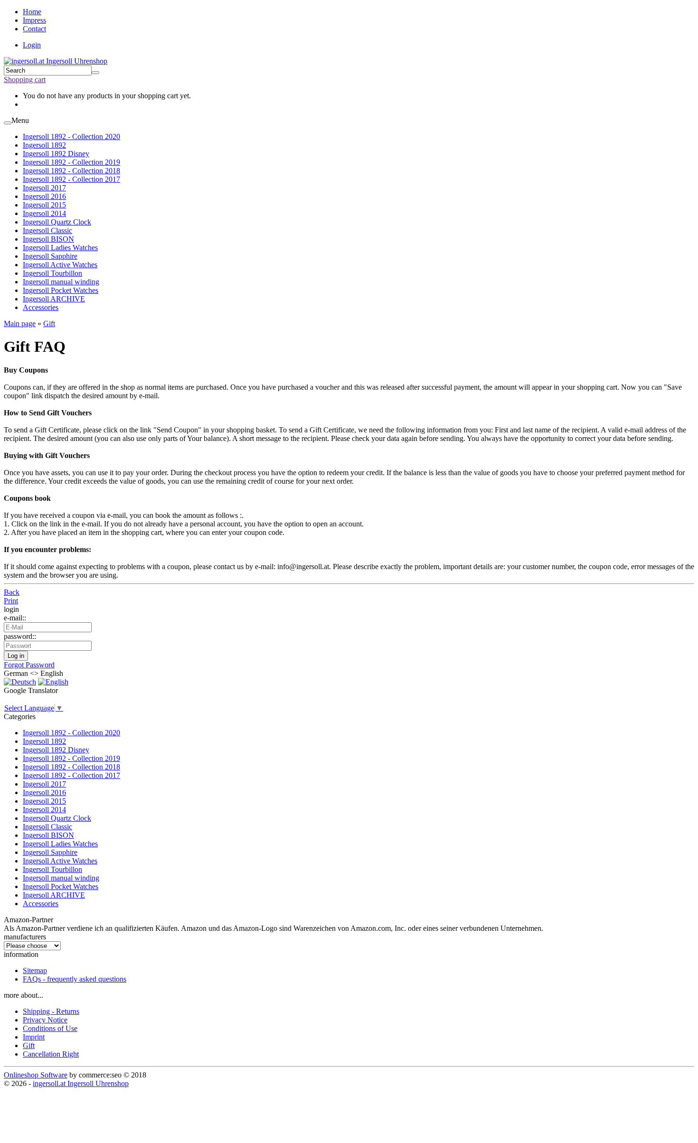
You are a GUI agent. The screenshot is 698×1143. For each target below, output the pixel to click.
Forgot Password (29, 665)
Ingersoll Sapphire (50, 256)
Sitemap (35, 970)
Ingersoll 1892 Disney (56, 154)
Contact (34, 29)
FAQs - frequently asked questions (74, 979)
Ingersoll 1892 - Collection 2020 (71, 136)
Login (32, 45)
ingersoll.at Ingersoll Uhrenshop (81, 1083)
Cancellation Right (51, 1054)
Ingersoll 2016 (44, 196)
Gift (29, 1045)
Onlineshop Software (35, 1075)
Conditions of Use (50, 1028)
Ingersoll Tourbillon (52, 273)
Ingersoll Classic (47, 230)
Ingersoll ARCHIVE (54, 299)
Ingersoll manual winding (61, 282)
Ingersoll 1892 (44, 145)
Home (32, 12)
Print (11, 601)
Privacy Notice (45, 1020)
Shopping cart (25, 79)
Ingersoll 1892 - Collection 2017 (71, 179)
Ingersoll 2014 (44, 213)
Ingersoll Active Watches (60, 265)
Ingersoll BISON (48, 239)
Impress (34, 20)
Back (11, 592)
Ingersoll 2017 (44, 188)
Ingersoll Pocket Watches (60, 290)
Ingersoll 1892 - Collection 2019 (71, 162)
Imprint (34, 1037)
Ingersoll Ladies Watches (60, 248)
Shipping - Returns (51, 1011)
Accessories (40, 307)
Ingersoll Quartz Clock (57, 222)
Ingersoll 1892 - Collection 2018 (71, 171)
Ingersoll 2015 (44, 205)
